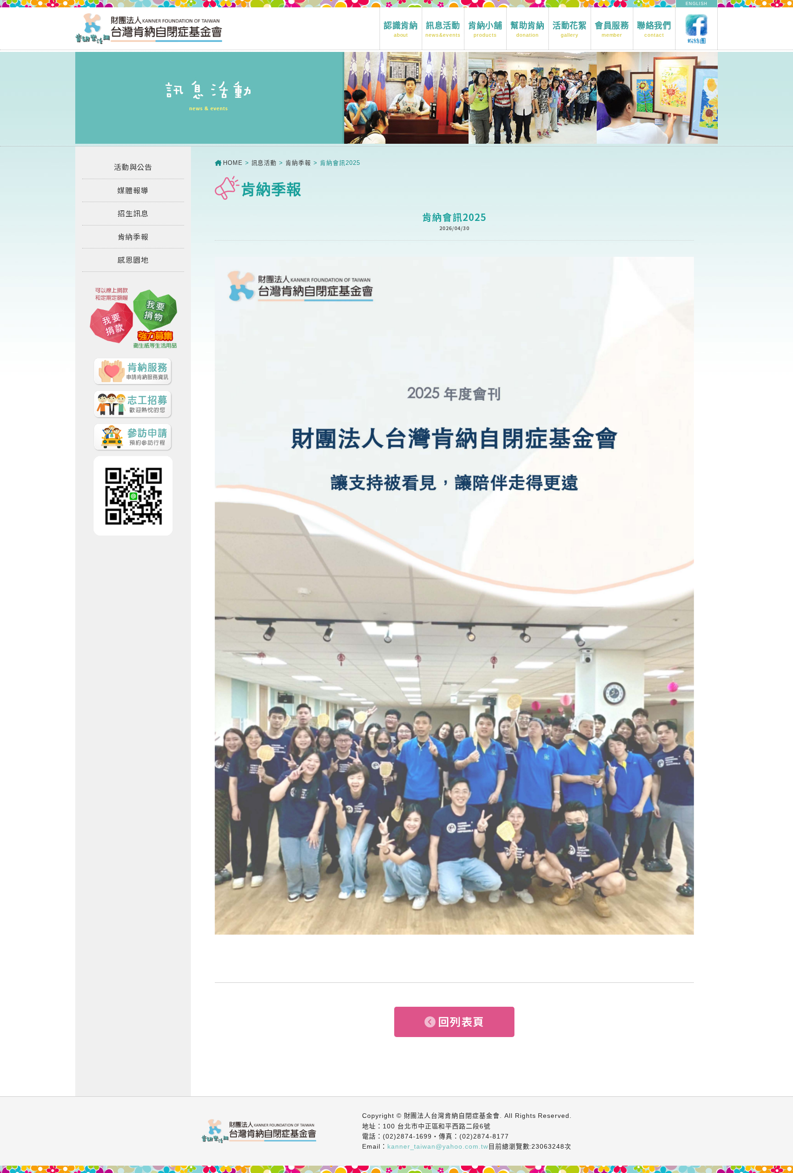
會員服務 (612, 29)
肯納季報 (133, 236)
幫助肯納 (527, 29)
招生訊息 (133, 213)
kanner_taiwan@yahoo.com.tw (437, 1146)
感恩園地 (133, 259)
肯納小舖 (485, 29)
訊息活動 (443, 29)
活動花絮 (570, 29)
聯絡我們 (654, 29)
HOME (233, 162)
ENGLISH (697, 3)
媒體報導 (133, 190)
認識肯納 (401, 29)
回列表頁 (461, 1021)
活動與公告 (133, 166)
